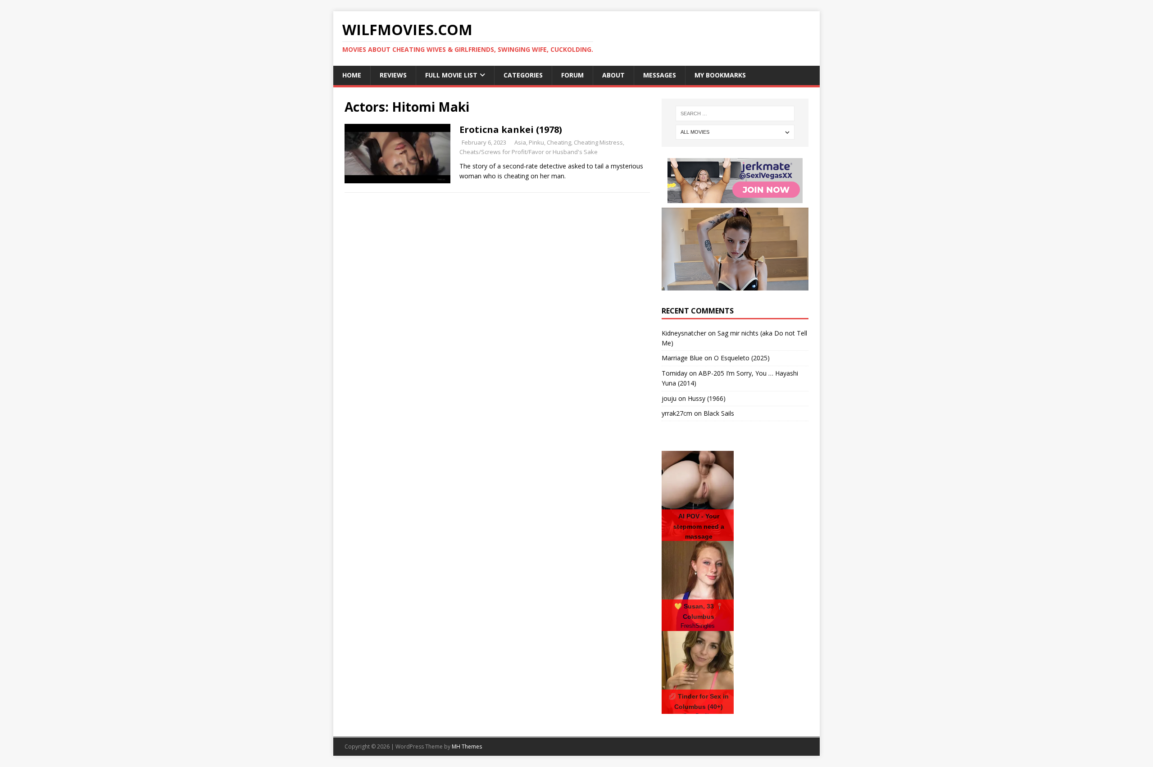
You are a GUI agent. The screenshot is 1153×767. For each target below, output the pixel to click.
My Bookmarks (720, 75)
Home (351, 75)
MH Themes (467, 746)
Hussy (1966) (707, 398)
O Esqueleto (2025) (742, 358)
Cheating (559, 142)
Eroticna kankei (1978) (510, 129)
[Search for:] (735, 113)
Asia (520, 142)
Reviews (393, 75)
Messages (659, 75)
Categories (523, 75)
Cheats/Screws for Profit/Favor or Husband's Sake (528, 152)
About (613, 75)
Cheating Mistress (598, 142)
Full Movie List (451, 75)
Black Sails (719, 413)
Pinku (536, 142)
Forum (572, 75)
